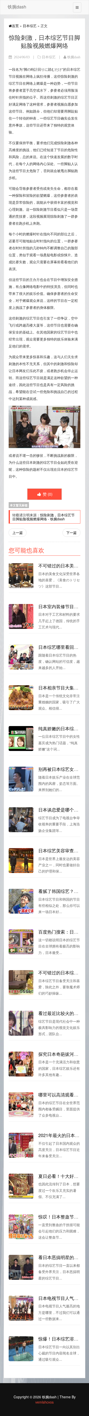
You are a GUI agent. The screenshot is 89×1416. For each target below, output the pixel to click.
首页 (15, 25)
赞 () (47, 494)
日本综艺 (30, 25)
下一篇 (71, 532)
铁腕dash (17, 6)
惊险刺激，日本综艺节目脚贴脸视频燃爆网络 (43, 516)
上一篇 (17, 532)
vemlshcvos (44, 1402)
